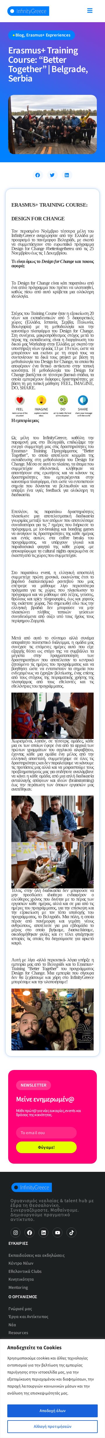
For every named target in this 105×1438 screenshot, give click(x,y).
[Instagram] (15, 1232)
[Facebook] (29, 1232)
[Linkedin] (43, 1232)
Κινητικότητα (21, 1279)
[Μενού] (90, 10)
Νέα (12, 1325)
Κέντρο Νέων (20, 1263)
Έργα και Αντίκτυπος (28, 1317)
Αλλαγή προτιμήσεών (52, 1427)
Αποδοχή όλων (53, 1411)
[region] (52, 1388)
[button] (38, 175)
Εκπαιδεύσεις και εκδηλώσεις (36, 1255)
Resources (18, 1333)
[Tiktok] (71, 1232)
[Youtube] (57, 1232)
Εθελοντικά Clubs (25, 1271)
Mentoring (18, 1287)
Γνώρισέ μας (20, 1309)
